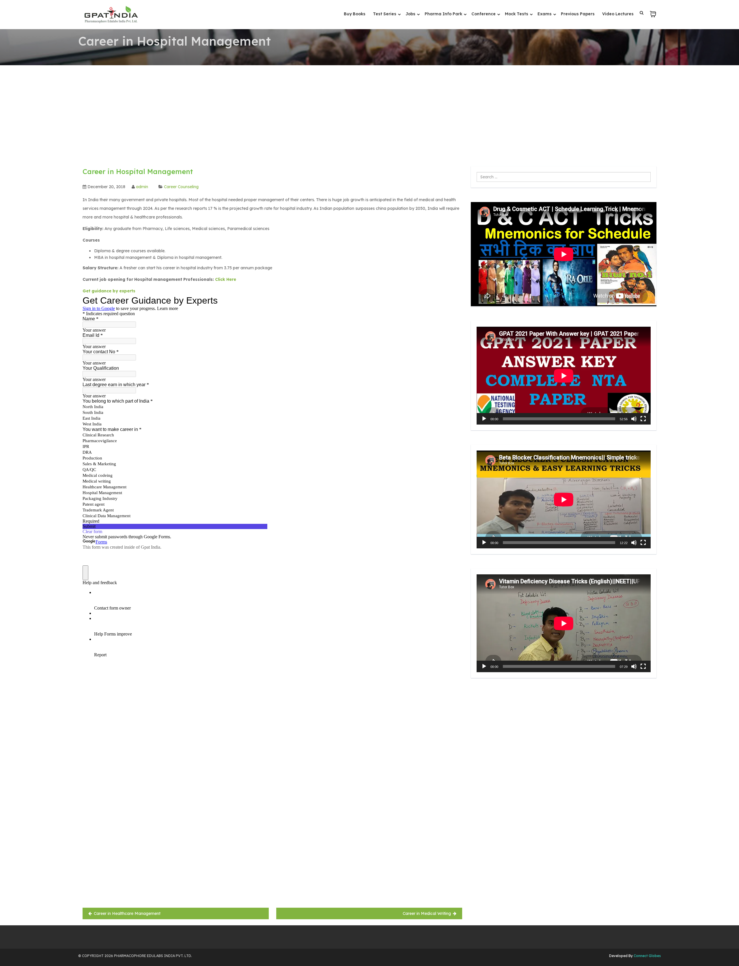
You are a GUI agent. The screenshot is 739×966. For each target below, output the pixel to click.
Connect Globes (647, 956)
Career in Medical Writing (427, 913)
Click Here (225, 279)
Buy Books (354, 13)
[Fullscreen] (643, 419)
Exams (545, 13)
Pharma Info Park (444, 13)
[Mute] (634, 419)
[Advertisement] (369, 108)
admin (142, 186)
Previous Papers (578, 13)
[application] (564, 376)
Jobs (411, 13)
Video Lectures (618, 13)
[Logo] (111, 14)
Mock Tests (517, 13)
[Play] (484, 419)
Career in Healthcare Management (127, 913)
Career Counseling (181, 186)
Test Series (385, 13)
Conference (484, 13)
